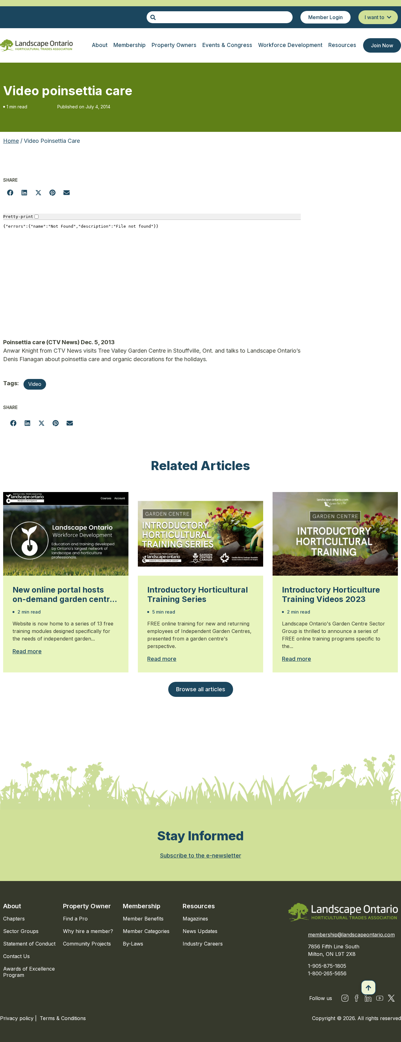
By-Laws (133, 944)
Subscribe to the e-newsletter (200, 855)
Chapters (14, 918)
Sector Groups (21, 931)
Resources (199, 906)
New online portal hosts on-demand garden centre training (63, 594)
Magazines (195, 918)
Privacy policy (17, 1018)
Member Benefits (143, 918)
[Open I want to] (389, 17)
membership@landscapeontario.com (351, 934)
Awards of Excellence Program (29, 972)
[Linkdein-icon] (368, 998)
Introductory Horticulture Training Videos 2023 (331, 594)
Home (11, 140)
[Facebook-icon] (356, 998)
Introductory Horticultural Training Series (197, 594)
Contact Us (16, 956)
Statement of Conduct (29, 944)
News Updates (200, 931)
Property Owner (87, 906)
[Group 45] (391, 998)
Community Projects (87, 944)
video (34, 384)
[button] (10, 192)
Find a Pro (75, 918)
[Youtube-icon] (379, 998)
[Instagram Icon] (344, 998)
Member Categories (146, 931)
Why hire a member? (88, 931)
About (12, 906)
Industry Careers (203, 944)
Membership (141, 906)
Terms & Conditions (63, 1018)
